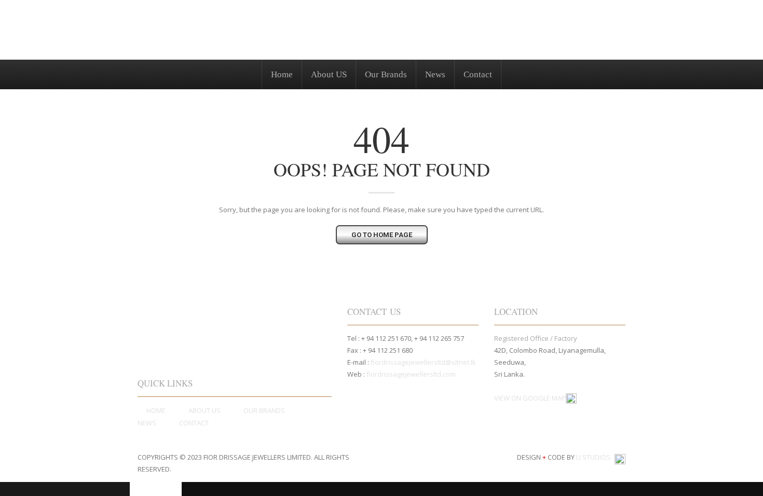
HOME (156, 410)
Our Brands (386, 74)
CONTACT (194, 423)
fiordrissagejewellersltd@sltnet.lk (423, 362)
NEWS (147, 423)
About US (329, 74)
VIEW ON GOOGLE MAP (530, 398)
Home (282, 74)
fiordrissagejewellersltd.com (411, 374)
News (435, 74)
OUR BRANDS (264, 410)
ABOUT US (204, 410)
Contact (478, 74)
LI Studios (594, 457)
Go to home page (381, 235)
